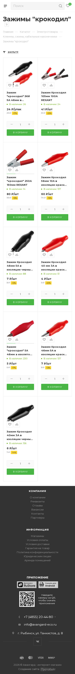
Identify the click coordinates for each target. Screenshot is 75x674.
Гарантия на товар (37, 548)
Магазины (37, 536)
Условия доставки (37, 544)
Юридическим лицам (37, 556)
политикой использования (21, 658)
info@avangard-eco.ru (40, 624)
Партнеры (37, 517)
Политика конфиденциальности (37, 552)
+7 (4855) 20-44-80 (38, 617)
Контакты (37, 513)
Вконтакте (37, 641)
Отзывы (37, 505)
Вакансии (37, 509)
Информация (37, 529)
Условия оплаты (37, 540)
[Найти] (60, 6)
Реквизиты (38, 501)
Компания (37, 491)
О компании (37, 497)
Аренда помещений (37, 560)
